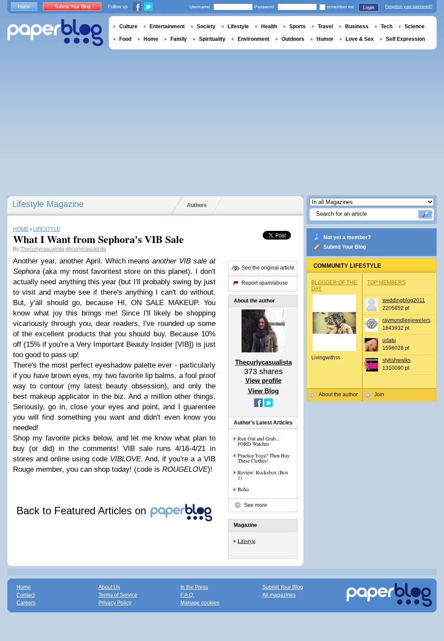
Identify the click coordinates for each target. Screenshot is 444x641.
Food (125, 39)
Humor (325, 39)
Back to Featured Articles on (82, 510)
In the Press (194, 587)
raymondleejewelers (406, 320)
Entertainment (167, 26)
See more (255, 505)
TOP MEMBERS (386, 282)
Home (24, 6)
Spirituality (212, 39)
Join (379, 394)
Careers (26, 603)
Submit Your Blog (344, 247)
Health (269, 26)
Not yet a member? (347, 237)
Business (357, 26)
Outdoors (292, 39)
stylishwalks (396, 360)
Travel (325, 26)
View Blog (263, 390)
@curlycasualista (86, 249)
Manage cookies (199, 603)
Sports (297, 26)
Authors (197, 205)
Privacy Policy (114, 603)
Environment (253, 39)
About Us (109, 587)
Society (206, 26)
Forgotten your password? (408, 6)
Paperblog (55, 32)
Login (368, 7)
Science (414, 26)
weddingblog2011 (403, 300)
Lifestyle (246, 540)
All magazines (279, 595)
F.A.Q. (187, 595)
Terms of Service (117, 595)
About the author (338, 394)
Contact (25, 595)
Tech (386, 26)
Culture (128, 26)
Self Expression (405, 39)
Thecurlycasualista (42, 249)
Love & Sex (360, 39)
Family (178, 39)
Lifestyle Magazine (48, 204)
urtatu (389, 340)
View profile (263, 380)
